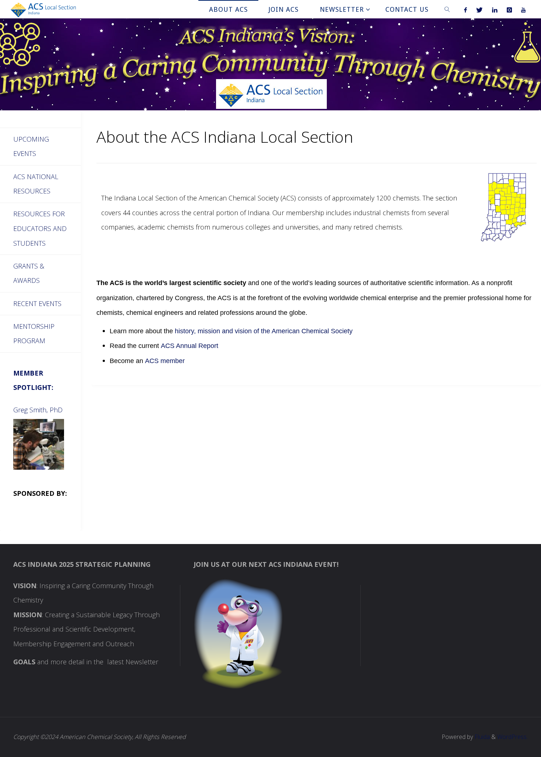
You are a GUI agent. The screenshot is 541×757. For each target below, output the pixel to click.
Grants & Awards (28, 273)
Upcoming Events (31, 146)
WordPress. (512, 737)
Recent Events (37, 303)
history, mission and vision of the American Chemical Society (264, 331)
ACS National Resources (35, 184)
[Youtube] (523, 9)
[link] (447, 9)
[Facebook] (466, 9)
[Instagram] (509, 9)
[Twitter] (479, 9)
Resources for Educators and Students (40, 228)
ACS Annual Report (189, 345)
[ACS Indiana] (43, 9)
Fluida (481, 737)
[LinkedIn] (494, 9)
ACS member (165, 361)
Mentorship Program (33, 333)
